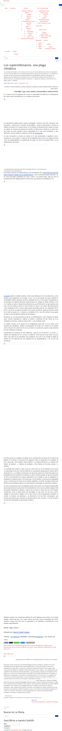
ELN (45, 16)
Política (27, 12)
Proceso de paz (44, 12)
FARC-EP (45, 14)
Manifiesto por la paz (44, 11)
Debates (44, 18)
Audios (40, 43)
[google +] (8, 650)
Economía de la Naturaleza (27, 38)
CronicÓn (39, 637)
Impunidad (28, 23)
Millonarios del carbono (28, 647)
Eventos (49, 44)
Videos (40, 46)
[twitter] (6, 650)
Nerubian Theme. (17, 730)
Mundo (28, 18)
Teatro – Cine (30, 37)
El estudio (7, 296)
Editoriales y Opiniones (27, 11)
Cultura (27, 26)
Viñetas (40, 48)
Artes (28, 30)
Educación (28, 28)
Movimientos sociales (44, 19)
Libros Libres (39, 25)
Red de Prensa (44, 34)
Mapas (40, 44)
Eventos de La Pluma (50, 48)
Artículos (26, 8)
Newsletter (7, 51)
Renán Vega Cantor (9, 83)
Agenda (50, 46)
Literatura (30, 33)
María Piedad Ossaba (21, 632)
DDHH (27, 19)
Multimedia (38, 40)
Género (28, 24)
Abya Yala (28, 16)
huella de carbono (16, 647)
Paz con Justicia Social (42, 8)
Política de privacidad (46, 35)
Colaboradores (44, 37)
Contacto (45, 40)
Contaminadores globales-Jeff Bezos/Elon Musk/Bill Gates (29, 645)
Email (5, 723)
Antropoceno (38, 133)
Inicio (6, 8)
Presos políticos (44, 21)
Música (30, 35)
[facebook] (4, 650)
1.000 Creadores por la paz (44, 23)
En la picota (13, 8)
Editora (44, 32)
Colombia (28, 14)
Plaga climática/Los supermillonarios (43, 647)
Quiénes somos (42, 29)
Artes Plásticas (30, 31)
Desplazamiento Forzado (29, 21)
